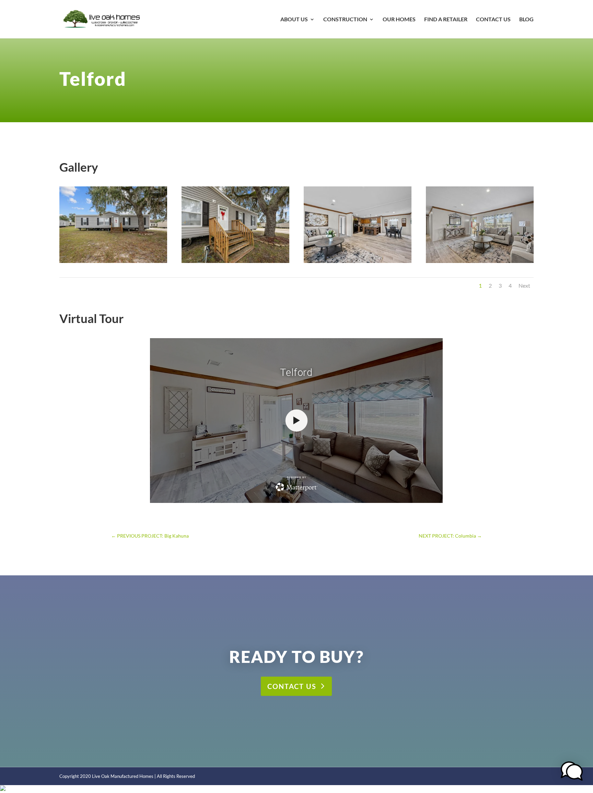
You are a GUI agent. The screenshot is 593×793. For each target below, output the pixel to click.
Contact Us (291, 686)
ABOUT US (294, 19)
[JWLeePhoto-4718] (357, 263)
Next (524, 285)
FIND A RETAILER (445, 19)
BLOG (526, 19)
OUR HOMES (399, 19)
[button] (572, 772)
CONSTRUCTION (345, 19)
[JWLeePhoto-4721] (480, 263)
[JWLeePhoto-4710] (113, 263)
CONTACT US (493, 19)
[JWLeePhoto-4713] (235, 263)
